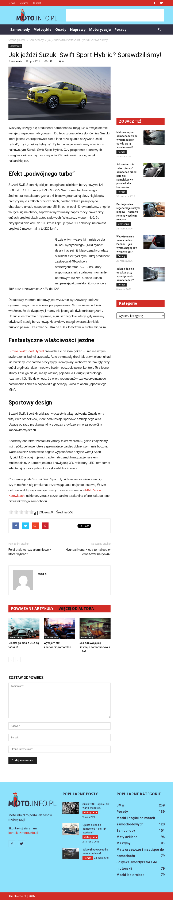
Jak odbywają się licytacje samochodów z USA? (95, 647)
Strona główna (17, 40)
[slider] (21, 511)
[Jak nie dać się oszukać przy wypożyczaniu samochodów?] (154, 274)
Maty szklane (127, 837)
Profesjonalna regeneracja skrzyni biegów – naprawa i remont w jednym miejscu (128, 212)
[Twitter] (161, 3)
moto (19, 61)
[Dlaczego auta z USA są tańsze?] (23, 628)
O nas (11, 2)
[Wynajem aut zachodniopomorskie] (59, 628)
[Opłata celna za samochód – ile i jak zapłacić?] (70, 829)
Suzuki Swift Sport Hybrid (26, 351)
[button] (159, 29)
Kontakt (36, 2)
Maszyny (123, 843)
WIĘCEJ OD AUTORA (76, 608)
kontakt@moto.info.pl (23, 833)
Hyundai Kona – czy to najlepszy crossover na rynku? (88, 552)
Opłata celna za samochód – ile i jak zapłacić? (94, 829)
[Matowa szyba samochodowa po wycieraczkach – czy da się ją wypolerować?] (154, 137)
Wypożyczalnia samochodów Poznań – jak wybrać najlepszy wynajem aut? (126, 244)
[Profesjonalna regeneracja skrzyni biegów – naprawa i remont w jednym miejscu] (154, 209)
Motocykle (42, 29)
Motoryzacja (100, 29)
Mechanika (123, 223)
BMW (120, 805)
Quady (60, 29)
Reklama (23, 2)
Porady (120, 29)
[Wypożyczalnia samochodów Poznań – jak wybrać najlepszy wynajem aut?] (154, 242)
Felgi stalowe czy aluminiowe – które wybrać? (29, 552)
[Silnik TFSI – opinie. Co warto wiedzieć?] (70, 808)
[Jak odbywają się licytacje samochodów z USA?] (95, 628)
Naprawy (77, 29)
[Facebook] (154, 3)
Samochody (20, 29)
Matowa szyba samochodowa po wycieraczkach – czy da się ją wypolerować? (127, 140)
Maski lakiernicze (130, 875)
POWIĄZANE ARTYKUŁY (32, 608)
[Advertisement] (115, 15)
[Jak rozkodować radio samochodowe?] (70, 853)
